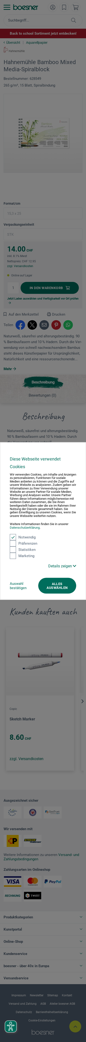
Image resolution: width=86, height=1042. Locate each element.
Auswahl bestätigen (18, 585)
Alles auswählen (57, 586)
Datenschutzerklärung (25, 527)
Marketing (26, 556)
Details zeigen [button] (60, 566)
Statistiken (27, 550)
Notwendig (27, 537)
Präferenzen (27, 543)
